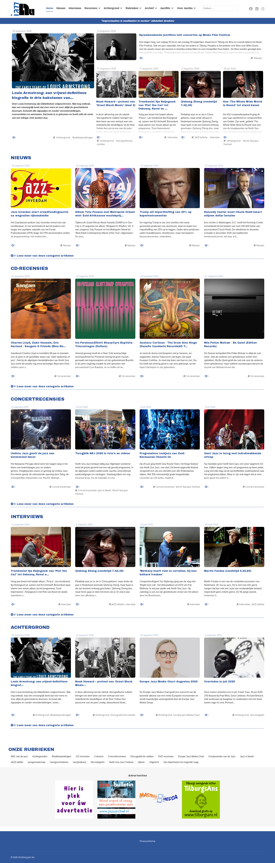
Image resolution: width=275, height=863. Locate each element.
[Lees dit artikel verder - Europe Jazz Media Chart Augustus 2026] (142, 715)
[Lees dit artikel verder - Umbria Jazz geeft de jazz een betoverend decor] (13, 487)
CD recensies (83, 756)
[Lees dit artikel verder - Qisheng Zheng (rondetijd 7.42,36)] (183, 137)
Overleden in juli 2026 (219, 681)
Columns (98, 756)
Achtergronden (39, 756)
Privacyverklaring (147, 841)
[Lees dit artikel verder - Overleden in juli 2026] (207, 715)
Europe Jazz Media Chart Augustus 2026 (169, 681)
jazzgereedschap (36, 762)
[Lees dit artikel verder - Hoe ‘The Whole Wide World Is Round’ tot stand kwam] (225, 137)
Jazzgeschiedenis (59, 762)
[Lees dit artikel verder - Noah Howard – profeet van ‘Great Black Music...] (78, 715)
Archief (149, 8)
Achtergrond (111, 8)
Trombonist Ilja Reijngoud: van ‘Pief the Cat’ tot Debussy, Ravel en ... (157, 105)
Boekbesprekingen (61, 756)
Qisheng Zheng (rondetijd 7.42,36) (99, 571)
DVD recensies (166, 756)
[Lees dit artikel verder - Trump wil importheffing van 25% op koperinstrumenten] (142, 245)
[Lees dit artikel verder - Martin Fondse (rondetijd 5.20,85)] (207, 604)
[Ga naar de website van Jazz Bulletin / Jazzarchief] (116, 800)
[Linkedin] (256, 9)
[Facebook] (251, 9)
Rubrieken (132, 8)
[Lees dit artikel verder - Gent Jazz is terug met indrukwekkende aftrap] (207, 487)
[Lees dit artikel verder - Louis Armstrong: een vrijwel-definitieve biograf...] (13, 715)
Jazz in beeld (247, 756)
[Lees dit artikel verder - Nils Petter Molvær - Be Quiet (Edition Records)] (207, 376)
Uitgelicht (154, 762)
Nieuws (60, 8)
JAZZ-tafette (17, 762)
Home (49, 8)
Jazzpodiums (79, 762)
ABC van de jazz (19, 756)
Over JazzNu (185, 8)
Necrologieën (98, 762)
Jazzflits (165, 8)
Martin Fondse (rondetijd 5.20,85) (227, 571)
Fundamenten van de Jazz (222, 756)
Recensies (91, 8)
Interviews (75, 8)
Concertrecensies (117, 756)
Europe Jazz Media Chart (191, 756)
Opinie (141, 762)
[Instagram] (262, 9)
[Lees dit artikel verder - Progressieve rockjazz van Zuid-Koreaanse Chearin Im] (142, 487)
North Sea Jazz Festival (121, 762)
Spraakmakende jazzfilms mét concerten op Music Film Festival (184, 35)
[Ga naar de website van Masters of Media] (159, 800)
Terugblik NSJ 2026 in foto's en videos (102, 453)
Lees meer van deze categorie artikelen (45, 255)
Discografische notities (142, 756)
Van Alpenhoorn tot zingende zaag (180, 762)
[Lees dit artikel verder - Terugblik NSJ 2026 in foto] (78, 487)
